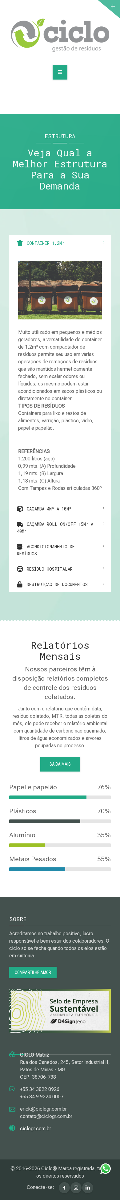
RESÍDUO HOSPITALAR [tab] (48, 569)
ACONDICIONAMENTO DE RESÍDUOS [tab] (46, 550)
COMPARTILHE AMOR (33, 972)
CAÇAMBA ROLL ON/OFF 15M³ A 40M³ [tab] (55, 527)
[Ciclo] (60, 35)
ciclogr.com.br (35, 1129)
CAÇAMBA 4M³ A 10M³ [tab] (47, 509)
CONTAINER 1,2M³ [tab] (44, 243)
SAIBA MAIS (60, 764)
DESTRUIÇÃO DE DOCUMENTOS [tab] (56, 584)
